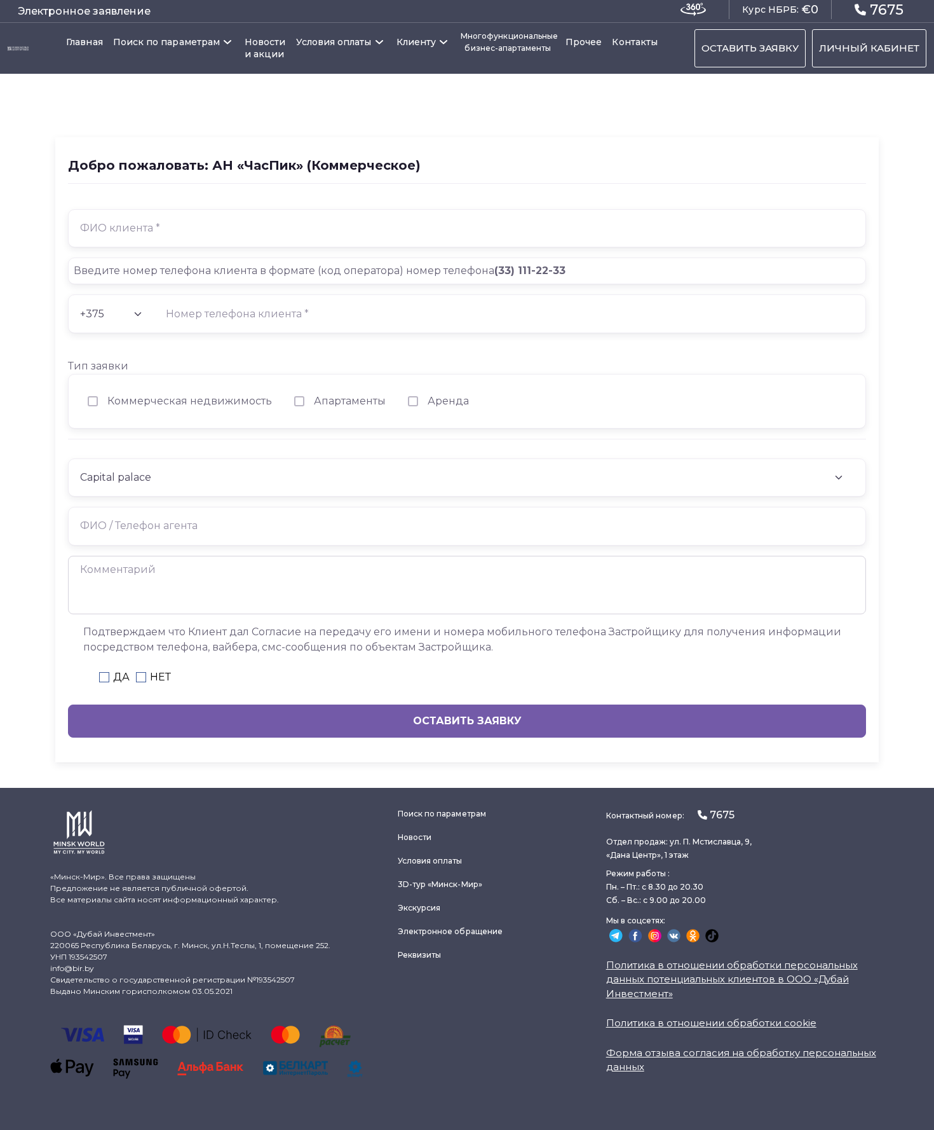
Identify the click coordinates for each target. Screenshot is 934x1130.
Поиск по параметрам (166, 42)
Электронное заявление (84, 11)
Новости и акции (265, 48)
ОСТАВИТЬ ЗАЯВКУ (750, 48)
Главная (84, 42)
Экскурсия (419, 908)
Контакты (635, 42)
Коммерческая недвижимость (189, 401)
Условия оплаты (334, 42)
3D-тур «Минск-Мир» (440, 884)
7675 (887, 9)
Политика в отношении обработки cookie (711, 1023)
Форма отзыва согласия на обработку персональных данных (741, 1060)
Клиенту (416, 42)
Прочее (583, 42)
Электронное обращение (450, 931)
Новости (414, 837)
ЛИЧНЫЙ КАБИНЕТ (869, 48)
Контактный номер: (670, 815)
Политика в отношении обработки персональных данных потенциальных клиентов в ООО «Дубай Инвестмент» (732, 979)
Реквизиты (420, 955)
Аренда (448, 401)
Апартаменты (350, 401)
